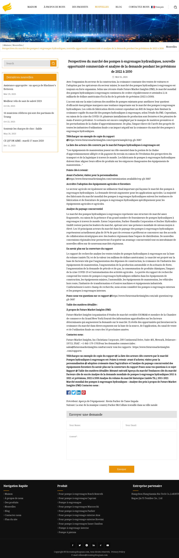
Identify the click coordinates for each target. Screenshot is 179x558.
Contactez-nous (139, 6)
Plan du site (11, 519)
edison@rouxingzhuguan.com (93, 555)
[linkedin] (93, 545)
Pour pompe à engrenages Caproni (77, 498)
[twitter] (80, 545)
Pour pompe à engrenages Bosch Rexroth (81, 493)
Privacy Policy (118, 551)
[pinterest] (87, 545)
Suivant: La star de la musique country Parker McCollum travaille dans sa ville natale (111, 405)
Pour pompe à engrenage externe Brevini (81, 519)
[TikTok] (100, 545)
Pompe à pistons (67, 532)
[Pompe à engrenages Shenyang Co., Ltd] (7, 7)
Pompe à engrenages (70, 502)
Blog (119, 6)
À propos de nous (54, 6)
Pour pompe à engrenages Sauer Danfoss (81, 523)
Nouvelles (102, 6)
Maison (32, 6)
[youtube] (107, 545)
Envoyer (121, 469)
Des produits (80, 6)
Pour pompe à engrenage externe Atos (79, 515)
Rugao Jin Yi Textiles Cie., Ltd (146, 498)
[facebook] (73, 545)
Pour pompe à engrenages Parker (77, 511)
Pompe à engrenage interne (74, 527)
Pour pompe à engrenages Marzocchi (79, 506)
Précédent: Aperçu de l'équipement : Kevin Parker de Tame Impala (102, 401)
